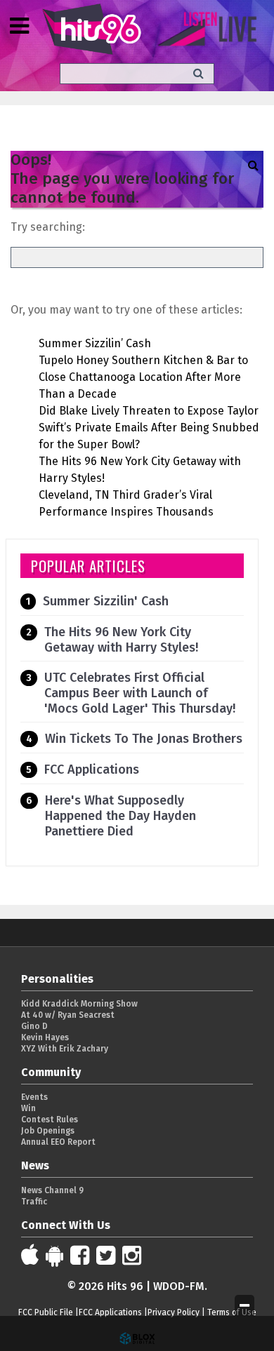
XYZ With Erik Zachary (64, 1049)
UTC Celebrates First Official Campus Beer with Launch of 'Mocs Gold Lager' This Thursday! (139, 693)
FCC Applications (91, 769)
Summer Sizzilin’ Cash (95, 343)
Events (34, 1097)
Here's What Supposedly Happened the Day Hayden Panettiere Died (120, 816)
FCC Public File (45, 1312)
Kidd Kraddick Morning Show (79, 1004)
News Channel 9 (52, 1190)
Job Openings (47, 1131)
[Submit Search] (198, 73)
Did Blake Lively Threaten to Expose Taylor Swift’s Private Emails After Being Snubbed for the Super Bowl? (149, 427)
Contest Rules (49, 1119)
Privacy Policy (174, 1312)
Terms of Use (231, 1312)
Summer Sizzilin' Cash (106, 601)
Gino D (34, 1026)
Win (28, 1108)
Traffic (34, 1202)
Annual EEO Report (58, 1142)
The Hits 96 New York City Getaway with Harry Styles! (121, 639)
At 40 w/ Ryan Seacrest (68, 1015)
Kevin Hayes (45, 1037)
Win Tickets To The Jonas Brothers (143, 738)
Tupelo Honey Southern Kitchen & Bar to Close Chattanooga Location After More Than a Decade (143, 377)
